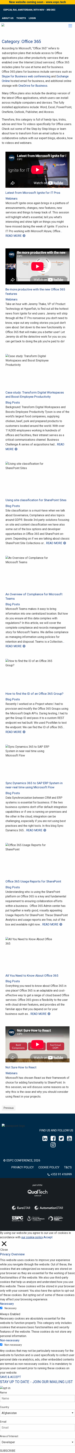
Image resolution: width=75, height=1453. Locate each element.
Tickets (21, 18)
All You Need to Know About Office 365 (31, 975)
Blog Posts (12, 402)
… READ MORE (53, 543)
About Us (7, 18)
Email (3, 1421)
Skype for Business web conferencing (26, 76)
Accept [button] (48, 1237)
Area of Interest (9, 1436)
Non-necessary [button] (9, 1340)
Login (32, 18)
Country (4, 1407)
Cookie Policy (48, 1167)
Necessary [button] (7, 1303)
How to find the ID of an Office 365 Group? (34, 693)
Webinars (11, 198)
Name (3, 1392)
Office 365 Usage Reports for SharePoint (33, 881)
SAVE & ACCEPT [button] (10, 1377)
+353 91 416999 (61, 1174)
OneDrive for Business (32, 85)
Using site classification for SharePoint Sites (35, 500)
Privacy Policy (22, 1167)
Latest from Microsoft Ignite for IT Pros (32, 192)
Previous (9, 1107)
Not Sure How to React (20, 1067)
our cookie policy (32, 1237)
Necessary (11, 1308)
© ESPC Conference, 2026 (21, 1160)
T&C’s (68, 1167)
